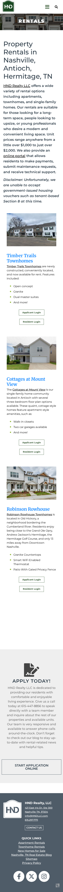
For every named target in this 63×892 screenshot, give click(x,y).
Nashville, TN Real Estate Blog (31, 854)
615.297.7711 (31, 819)
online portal (14, 156)
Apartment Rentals (31, 842)
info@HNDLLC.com (36, 815)
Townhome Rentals (31, 846)
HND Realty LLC (16, 86)
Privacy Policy (31, 863)
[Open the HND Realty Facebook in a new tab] (18, 876)
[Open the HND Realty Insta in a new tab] (44, 876)
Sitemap (31, 859)
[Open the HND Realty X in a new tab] (31, 876)
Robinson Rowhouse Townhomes (29, 514)
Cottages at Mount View (28, 389)
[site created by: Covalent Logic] (50, 887)
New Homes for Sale (31, 850)
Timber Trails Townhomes (24, 266)
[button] (56, 7)
